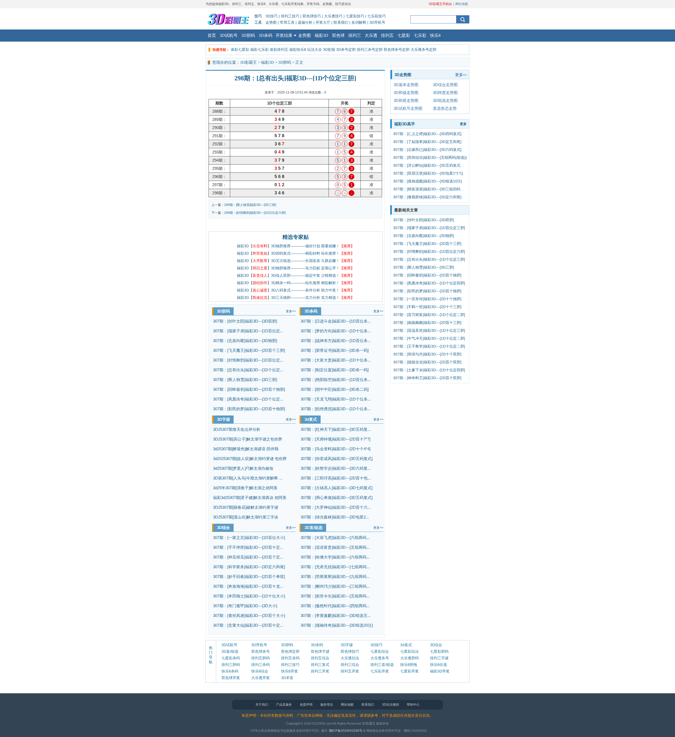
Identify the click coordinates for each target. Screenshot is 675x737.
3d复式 (311, 419)
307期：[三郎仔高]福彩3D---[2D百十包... (336, 478)
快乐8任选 (438, 664)
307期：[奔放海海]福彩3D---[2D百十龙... (248, 586)
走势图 (271, 22)
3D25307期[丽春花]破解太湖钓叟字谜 (245, 507)
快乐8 (435, 35)
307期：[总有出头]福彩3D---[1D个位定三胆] (429, 259)
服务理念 (326, 704)
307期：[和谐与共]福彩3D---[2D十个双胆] (427, 354)
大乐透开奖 (260, 678)
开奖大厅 (323, 22)
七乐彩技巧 (376, 16)
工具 (258, 22)
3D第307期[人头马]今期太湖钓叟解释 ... (247, 478)
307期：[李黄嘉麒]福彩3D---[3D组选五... (336, 615)
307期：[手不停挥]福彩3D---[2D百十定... (248, 547)
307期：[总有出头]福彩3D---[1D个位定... (248, 370)
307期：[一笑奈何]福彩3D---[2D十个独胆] (427, 299)
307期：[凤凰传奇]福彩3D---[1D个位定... (248, 399)
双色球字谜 (320, 651)
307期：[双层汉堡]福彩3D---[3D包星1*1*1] (428, 173)
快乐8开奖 (289, 671)
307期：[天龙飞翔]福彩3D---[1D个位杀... (336, 399)
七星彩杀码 (230, 658)
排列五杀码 (290, 658)
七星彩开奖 (409, 671)
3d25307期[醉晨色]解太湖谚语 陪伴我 (245, 449)
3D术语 (287, 678)
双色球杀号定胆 (396, 49)
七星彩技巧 (355, 16)
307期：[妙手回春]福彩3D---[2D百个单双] (249, 576)
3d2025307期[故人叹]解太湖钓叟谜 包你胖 (250, 458)
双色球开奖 (230, 678)
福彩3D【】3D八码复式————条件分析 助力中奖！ (295, 290)
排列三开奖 (320, 671)
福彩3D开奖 (440, 671)
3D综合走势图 (445, 84)
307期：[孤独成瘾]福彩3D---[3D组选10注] (427, 181)
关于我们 (261, 704)
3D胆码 (248, 35)
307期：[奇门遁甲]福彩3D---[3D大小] (245, 606)
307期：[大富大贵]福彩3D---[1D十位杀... (336, 360)
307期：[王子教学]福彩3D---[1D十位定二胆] (429, 346)
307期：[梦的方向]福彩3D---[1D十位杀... (336, 331)
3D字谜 (223, 419)
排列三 (354, 35)
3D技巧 (272, 16)
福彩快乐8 (297, 49)
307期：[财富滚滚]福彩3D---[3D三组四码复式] (431, 189)
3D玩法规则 (390, 704)
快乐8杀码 (229, 671)
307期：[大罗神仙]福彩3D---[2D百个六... (336, 507)
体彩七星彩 (240, 49)
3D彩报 (329, 49)
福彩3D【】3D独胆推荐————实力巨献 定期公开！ (295, 268)
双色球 (338, 35)
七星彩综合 (379, 651)
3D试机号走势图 (408, 108)
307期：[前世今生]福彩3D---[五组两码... (335, 596)
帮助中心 (413, 704)
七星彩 (403, 35)
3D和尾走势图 (406, 100)
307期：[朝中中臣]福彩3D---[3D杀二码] (335, 389)
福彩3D (321, 35)
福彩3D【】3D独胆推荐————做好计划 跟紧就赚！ (295, 246)
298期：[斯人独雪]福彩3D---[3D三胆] (250, 205)
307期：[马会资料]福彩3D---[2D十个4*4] (335, 449)
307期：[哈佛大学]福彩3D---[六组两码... (335, 557)
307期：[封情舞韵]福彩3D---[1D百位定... (248, 360)
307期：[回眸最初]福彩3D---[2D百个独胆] (249, 389)
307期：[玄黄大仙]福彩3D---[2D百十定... (248, 625)
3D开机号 (377, 22)
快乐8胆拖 (408, 664)
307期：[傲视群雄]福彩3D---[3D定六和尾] (427, 197)
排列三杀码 (260, 664)
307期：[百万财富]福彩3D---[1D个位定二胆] (429, 315)
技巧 (258, 16)
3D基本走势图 (406, 84)
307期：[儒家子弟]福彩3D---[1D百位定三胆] (429, 228)
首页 (212, 35)
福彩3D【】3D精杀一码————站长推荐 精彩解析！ (295, 283)
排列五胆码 (260, 658)
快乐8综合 (259, 671)
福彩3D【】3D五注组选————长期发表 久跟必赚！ (295, 261)
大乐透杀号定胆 (423, 49)
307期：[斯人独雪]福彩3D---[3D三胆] (245, 379)
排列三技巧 (290, 16)
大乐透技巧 (333, 16)
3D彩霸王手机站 (440, 4)
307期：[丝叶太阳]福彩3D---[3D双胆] (245, 321)
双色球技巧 (311, 16)
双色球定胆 (290, 651)
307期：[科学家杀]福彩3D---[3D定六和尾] (249, 567)
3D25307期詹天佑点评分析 (236, 429)
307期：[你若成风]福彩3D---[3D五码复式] (337, 458)
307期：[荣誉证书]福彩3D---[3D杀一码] (335, 350)
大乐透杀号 (379, 658)
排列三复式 (320, 664)
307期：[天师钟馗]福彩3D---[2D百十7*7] (335, 439)
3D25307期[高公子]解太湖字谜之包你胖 (247, 439)
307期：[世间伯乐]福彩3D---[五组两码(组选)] (430, 157)
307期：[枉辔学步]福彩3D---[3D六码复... (336, 468)
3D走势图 (402, 74)
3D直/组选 (313, 527)
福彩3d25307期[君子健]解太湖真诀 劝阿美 (249, 497)
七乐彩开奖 (379, 671)
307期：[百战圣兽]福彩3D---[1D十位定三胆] (429, 330)
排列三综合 (350, 664)
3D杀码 (265, 35)
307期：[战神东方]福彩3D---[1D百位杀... (336, 340)
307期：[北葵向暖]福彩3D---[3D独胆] (245, 340)
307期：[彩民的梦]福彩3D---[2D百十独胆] (249, 409)
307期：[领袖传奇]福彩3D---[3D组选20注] (337, 625)
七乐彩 (420, 35)
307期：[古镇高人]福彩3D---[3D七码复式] (337, 488)
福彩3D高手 (404, 124)
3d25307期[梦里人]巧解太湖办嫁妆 (243, 468)
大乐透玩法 (350, 658)
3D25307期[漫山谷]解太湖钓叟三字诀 (245, 517)
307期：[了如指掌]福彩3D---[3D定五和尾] (427, 142)
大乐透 (371, 35)
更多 (291, 311)
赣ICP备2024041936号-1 (347, 731)
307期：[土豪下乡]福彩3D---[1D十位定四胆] (429, 370)
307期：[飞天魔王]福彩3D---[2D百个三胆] (249, 350)
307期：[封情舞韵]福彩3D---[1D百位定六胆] (429, 251)
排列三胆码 (230, 664)
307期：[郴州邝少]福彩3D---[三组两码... (335, 586)
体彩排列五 (279, 49)
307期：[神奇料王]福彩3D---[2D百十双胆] (427, 378)
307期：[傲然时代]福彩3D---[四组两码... (335, 606)
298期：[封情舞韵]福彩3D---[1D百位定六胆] (255, 213)
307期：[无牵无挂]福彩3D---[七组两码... (335, 567)
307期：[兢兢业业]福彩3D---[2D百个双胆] (427, 362)
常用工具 (287, 22)
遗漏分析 (305, 22)
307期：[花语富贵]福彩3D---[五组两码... (335, 547)
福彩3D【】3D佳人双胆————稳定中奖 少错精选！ (295, 275)
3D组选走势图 (445, 100)
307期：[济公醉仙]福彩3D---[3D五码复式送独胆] (432, 165)
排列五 (387, 35)
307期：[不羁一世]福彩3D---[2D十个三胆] (427, 307)
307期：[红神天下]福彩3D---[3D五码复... (336, 429)
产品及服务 (284, 704)
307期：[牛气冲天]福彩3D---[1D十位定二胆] (429, 338)
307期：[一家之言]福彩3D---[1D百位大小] (249, 537)
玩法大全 (314, 49)
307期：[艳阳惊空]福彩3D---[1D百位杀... (336, 379)
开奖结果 (284, 35)
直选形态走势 (445, 108)
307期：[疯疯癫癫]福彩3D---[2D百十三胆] (427, 322)
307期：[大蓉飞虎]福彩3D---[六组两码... (335, 537)
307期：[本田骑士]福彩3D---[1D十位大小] (249, 596)
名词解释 (358, 22)
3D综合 (223, 527)
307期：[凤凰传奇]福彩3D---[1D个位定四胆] (429, 283)
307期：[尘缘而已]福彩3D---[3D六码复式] (427, 149)
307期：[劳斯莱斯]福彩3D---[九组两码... (335, 576)
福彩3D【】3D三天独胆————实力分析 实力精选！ (295, 297)
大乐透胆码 (409, 658)
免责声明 (306, 704)
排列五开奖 (350, 671)
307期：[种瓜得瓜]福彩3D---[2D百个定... (248, 557)
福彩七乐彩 (259, 49)
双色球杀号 (260, 651)
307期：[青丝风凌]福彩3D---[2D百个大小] (249, 615)
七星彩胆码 (439, 651)
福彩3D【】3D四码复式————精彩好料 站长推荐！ (295, 253)
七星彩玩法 (409, 651)
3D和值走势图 (406, 92)
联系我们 (341, 22)
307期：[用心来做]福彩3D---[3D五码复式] (337, 497)
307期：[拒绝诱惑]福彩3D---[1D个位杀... (336, 409)
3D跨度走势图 (445, 92)
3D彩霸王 (248, 62)
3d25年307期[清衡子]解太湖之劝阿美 (245, 488)
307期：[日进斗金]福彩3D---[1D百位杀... (336, 321)
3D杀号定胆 (346, 49)
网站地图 (461, 4)
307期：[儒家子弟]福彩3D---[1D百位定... (248, 331)
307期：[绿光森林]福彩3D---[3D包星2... (335, 517)
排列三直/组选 (382, 664)
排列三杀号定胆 (370, 49)
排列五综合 (320, 658)
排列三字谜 (439, 658)
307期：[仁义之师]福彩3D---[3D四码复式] (427, 134)
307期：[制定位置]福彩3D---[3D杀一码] (335, 370)
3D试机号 (229, 35)
